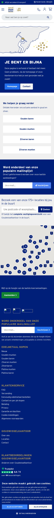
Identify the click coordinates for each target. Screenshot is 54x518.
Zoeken (46, 209)
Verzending (7, 393)
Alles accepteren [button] (14, 507)
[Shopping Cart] (50, 9)
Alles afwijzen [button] (40, 507)
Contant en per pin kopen (13, 400)
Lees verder (6, 502)
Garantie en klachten (11, 411)
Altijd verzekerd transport (15, 2)
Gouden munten (9, 355)
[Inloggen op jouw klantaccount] (44, 9)
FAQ (3, 390)
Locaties (5, 439)
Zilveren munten (9, 362)
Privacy (5, 408)
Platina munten (8, 369)
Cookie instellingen (10, 415)
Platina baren (8, 373)
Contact (26, 86)
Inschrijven (43, 330)
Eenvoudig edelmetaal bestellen (16, 397)
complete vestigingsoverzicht (27, 214)
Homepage (12, 86)
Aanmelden (9, 295)
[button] (19, 272)
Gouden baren (8, 358)
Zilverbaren (7, 366)
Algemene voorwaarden (12, 418)
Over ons (6, 435)
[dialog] (27, 499)
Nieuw (4, 351)
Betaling (5, 404)
